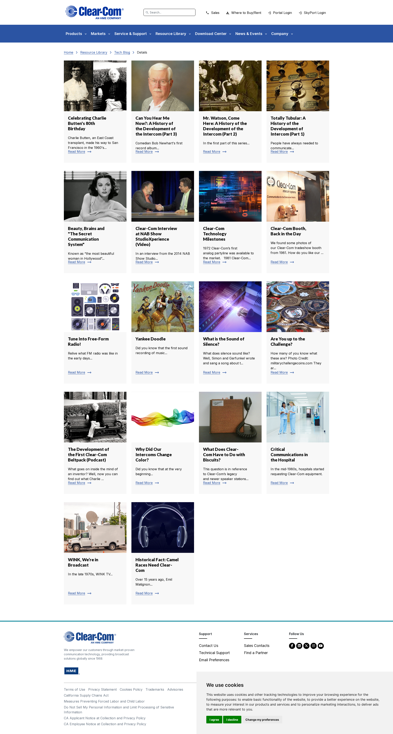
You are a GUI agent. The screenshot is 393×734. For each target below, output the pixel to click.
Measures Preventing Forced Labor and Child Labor (104, 701)
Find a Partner (256, 653)
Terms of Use (74, 689)
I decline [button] (232, 719)
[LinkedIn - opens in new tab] (299, 645)
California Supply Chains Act (86, 695)
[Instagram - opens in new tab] (314, 645)
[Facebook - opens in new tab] (292, 645)
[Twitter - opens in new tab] (306, 645)
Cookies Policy (131, 689)
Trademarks (155, 689)
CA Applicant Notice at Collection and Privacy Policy (105, 718)
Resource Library (93, 52)
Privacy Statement (102, 689)
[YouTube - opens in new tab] (321, 645)
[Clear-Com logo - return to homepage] (94, 12)
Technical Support (214, 653)
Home (68, 52)
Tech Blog (122, 52)
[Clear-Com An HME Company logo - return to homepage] (90, 637)
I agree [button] (214, 719)
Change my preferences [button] (262, 719)
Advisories (175, 689)
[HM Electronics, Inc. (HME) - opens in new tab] (72, 671)
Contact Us (208, 645)
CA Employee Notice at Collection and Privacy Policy (105, 724)
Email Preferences (214, 660)
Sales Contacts (256, 645)
